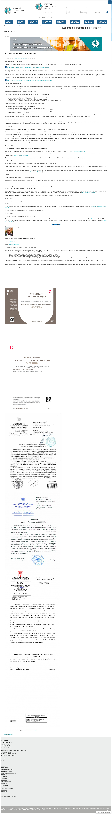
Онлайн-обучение (6, 781)
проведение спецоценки (20, 58)
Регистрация (84, 12)
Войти (67, 12)
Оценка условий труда (7, 769)
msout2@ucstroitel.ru (14, 244)
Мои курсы (97, 12)
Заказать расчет (56, 224)
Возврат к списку (8, 734)
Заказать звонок (77, 9)
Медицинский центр (6, 771)
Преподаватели (5, 778)
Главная (3, 766)
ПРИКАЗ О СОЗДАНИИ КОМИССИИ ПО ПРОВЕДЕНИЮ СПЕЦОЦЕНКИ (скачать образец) (29, 80)
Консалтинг (4, 774)
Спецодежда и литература (8, 773)
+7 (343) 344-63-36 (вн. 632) (14, 240)
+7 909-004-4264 (12, 241)
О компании (4, 790)
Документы (4, 783)
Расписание (4, 780)
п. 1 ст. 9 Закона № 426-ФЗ (78, 151)
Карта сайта (4, 791)
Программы (4, 776)
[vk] (2, 759)
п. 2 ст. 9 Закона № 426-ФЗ (21, 155)
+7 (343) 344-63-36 (45, 12)
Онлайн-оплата (5, 785)
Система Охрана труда (30, 730)
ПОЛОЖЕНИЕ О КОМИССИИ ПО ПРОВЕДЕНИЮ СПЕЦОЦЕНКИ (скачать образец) (28, 67)
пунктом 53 (93, 206)
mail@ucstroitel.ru (45, 17)
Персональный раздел (7, 788)
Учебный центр (5, 767)
